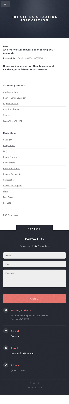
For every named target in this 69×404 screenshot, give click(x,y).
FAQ (5, 151)
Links (5, 191)
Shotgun (7, 115)
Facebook (16, 336)
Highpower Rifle (10, 103)
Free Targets (9, 197)
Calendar (7, 139)
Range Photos (10, 156)
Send (34, 298)
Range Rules (9, 145)
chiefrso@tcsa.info (14, 69)
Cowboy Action (10, 92)
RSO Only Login (10, 215)
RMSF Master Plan (11, 168)
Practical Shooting (12, 109)
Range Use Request (12, 185)
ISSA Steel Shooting (12, 120)
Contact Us (8, 179)
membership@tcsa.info (22, 353)
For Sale (7, 202)
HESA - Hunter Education (14, 97)
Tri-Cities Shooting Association (34, 18)
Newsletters (9, 162)
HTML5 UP (38, 387)
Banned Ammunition (12, 174)
